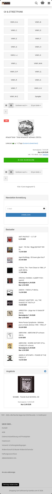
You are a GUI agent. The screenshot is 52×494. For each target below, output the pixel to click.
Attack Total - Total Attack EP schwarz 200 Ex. (24, 137)
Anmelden (26, 215)
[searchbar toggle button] (36, 3)
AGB (3, 432)
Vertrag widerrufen (10, 484)
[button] (6, 105)
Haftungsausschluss (9, 454)
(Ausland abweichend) (30, 143)
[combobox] (21, 105)
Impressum (6, 441)
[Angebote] (45, 371)
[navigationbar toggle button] (49, 3)
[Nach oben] (45, 490)
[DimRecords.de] (5, 3)
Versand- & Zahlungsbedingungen (14, 445)
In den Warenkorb (26, 160)
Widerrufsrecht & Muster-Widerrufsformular (17, 449)
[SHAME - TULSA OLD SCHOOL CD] (26, 384)
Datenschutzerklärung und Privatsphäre (16, 437)
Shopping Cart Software (17, 491)
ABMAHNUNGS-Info (9, 458)
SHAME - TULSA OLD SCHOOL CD (26, 397)
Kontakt (4, 428)
